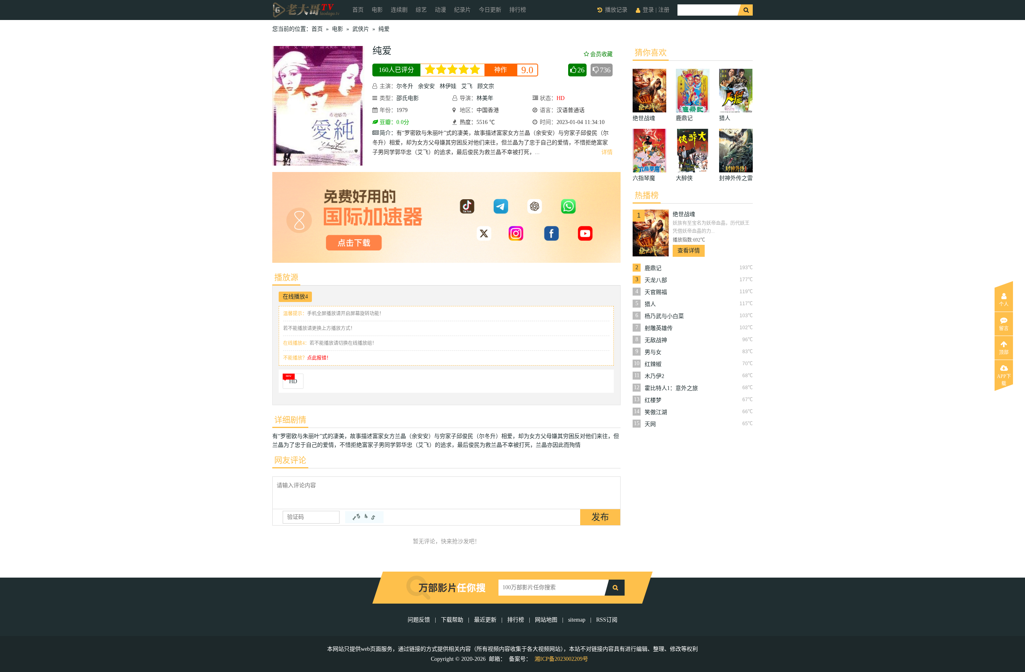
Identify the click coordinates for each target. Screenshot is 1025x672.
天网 (650, 424)
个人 (1004, 304)
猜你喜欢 (651, 52)
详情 (607, 152)
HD (293, 381)
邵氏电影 (407, 98)
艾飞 (466, 86)
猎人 (650, 304)
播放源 (286, 277)
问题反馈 (420, 620)
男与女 (653, 352)
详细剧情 (290, 420)
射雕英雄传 (659, 328)
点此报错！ (319, 358)
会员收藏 (601, 54)
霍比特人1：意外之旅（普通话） (671, 388)
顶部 (1004, 352)
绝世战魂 (684, 214)
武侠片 (360, 29)
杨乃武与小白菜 (664, 316)
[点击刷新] (364, 517)
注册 (663, 10)
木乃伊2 (654, 376)
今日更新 (490, 10)
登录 (648, 10)
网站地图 (546, 620)
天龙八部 (656, 280)
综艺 (421, 10)
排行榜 (517, 10)
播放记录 (616, 10)
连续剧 (399, 10)
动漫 (440, 10)
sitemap (576, 620)
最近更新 (485, 620)
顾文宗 (485, 86)
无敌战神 (656, 340)
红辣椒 (653, 364)
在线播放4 (295, 297)
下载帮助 (452, 620)
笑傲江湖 (656, 412)
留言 (1004, 328)
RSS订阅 (606, 620)
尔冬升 (404, 86)
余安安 (426, 86)
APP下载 (1004, 379)
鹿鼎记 (653, 268)
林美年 (484, 98)
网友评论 (290, 460)
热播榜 (647, 195)
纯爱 (384, 29)
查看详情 (688, 251)
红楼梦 (653, 400)
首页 (358, 10)
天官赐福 (656, 292)
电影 (377, 10)
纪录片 (462, 10)
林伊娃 (448, 86)
